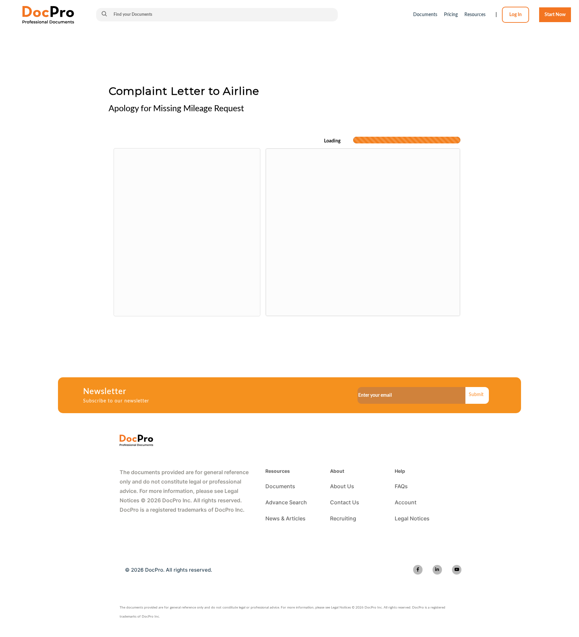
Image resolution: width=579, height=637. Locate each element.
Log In (515, 14)
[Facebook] (418, 569)
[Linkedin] (437, 569)
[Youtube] (456, 569)
